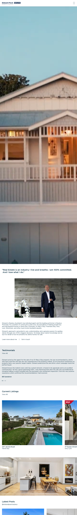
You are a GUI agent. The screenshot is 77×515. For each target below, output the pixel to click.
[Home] (11, 3)
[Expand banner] (38, 135)
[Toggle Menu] (74, 3)
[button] (2, 380)
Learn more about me (9, 339)
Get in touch (25, 339)
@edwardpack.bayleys (9, 504)
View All (5, 353)
